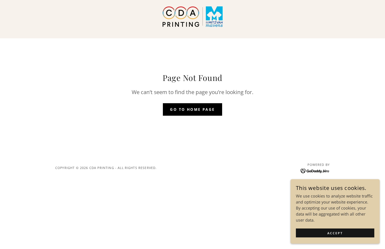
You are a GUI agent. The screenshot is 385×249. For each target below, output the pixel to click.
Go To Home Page (192, 109)
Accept (335, 233)
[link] (192, 16)
